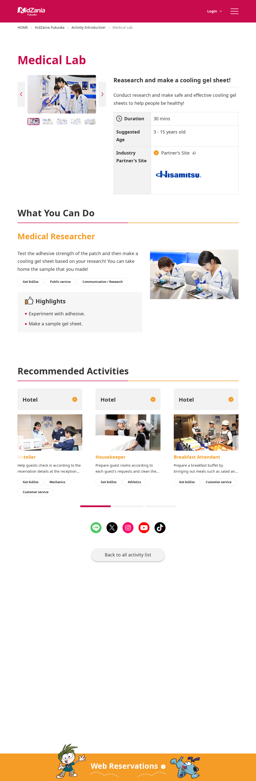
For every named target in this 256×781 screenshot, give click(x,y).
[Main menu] (235, 11)
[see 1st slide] (95, 506)
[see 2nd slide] (128, 506)
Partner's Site (176, 153)
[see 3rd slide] (160, 506)
